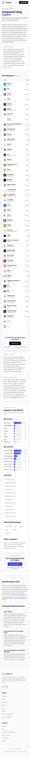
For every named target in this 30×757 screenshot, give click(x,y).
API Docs (4, 711)
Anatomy (4, 702)
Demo (3, 699)
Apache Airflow (8, 526)
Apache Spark (8, 533)
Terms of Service (6, 735)
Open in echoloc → (15, 564)
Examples (4, 696)
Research (4, 726)
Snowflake (14, 529)
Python (6, 529)
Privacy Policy (5, 738)
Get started (24, 2)
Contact (4, 741)
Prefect (21, 526)
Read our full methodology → (18, 594)
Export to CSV (15, 343)
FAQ (3, 708)
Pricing (3, 705)
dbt (16, 526)
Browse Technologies (7, 714)
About (3, 729)
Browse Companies (7, 717)
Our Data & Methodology (8, 732)
